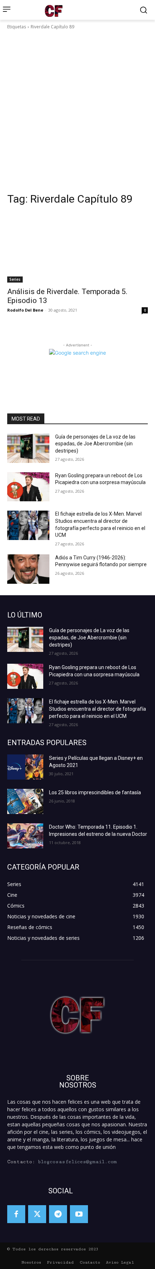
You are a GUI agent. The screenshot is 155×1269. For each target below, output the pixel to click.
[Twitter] (37, 1214)
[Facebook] (16, 1214)
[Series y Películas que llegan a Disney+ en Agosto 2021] (25, 767)
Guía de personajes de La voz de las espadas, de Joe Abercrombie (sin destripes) (95, 444)
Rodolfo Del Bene (25, 310)
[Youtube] (79, 1214)
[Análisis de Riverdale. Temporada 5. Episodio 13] (77, 248)
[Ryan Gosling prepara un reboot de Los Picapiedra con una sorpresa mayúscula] (28, 487)
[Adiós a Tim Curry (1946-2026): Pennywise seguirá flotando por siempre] (28, 569)
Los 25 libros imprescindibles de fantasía (95, 792)
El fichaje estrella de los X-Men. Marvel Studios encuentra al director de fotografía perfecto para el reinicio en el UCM (97, 709)
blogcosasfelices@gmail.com (77, 1162)
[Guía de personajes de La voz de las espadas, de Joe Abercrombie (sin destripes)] (28, 448)
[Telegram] (58, 1214)
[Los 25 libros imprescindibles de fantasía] (25, 801)
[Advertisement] (77, 111)
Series (15, 279)
